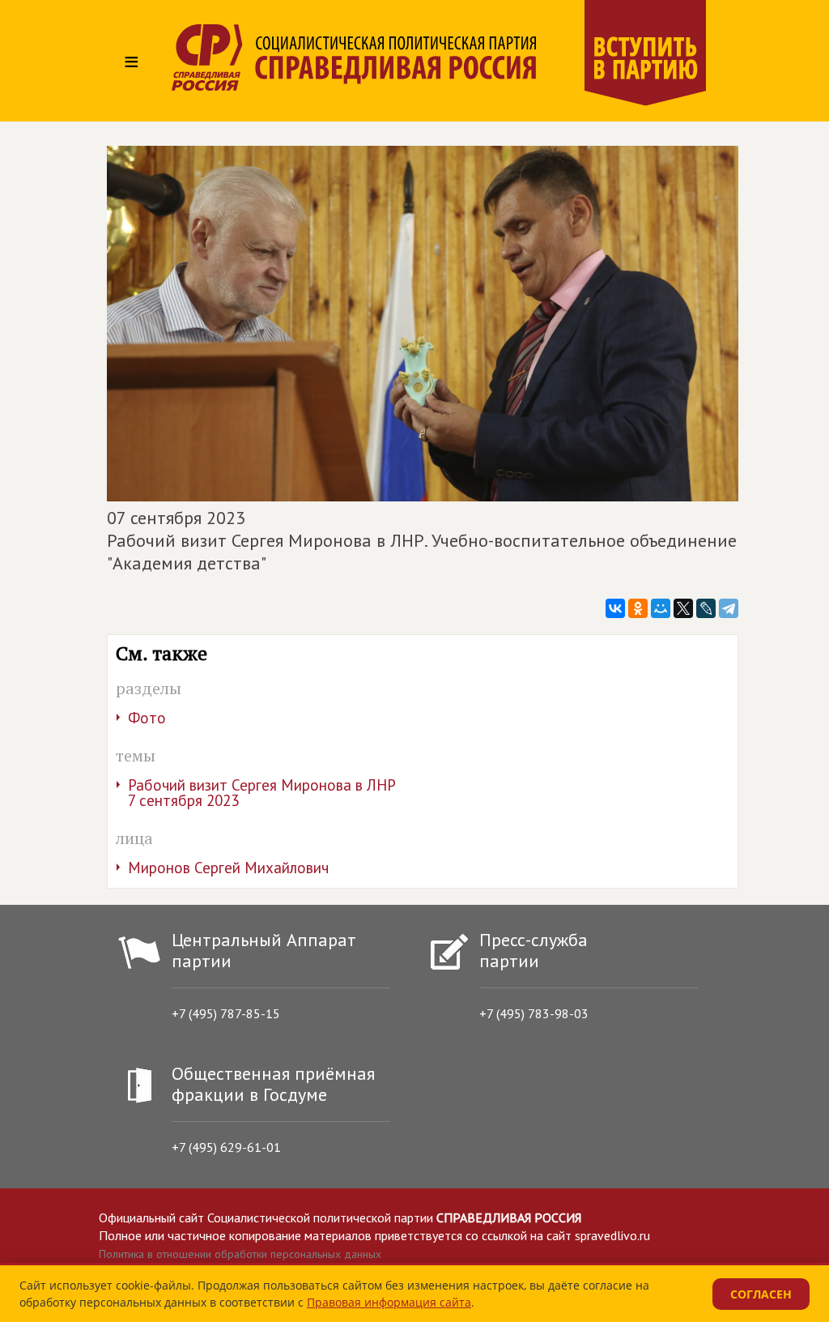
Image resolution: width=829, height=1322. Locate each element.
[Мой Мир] (660, 608)
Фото (147, 717)
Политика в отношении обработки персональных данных (240, 1254)
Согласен (761, 1294)
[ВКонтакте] (615, 608)
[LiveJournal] (706, 608)
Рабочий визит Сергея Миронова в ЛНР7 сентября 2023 (262, 792)
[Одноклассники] (638, 608)
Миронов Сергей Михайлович (228, 867)
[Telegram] (728, 608)
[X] (683, 608)
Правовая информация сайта (389, 1302)
